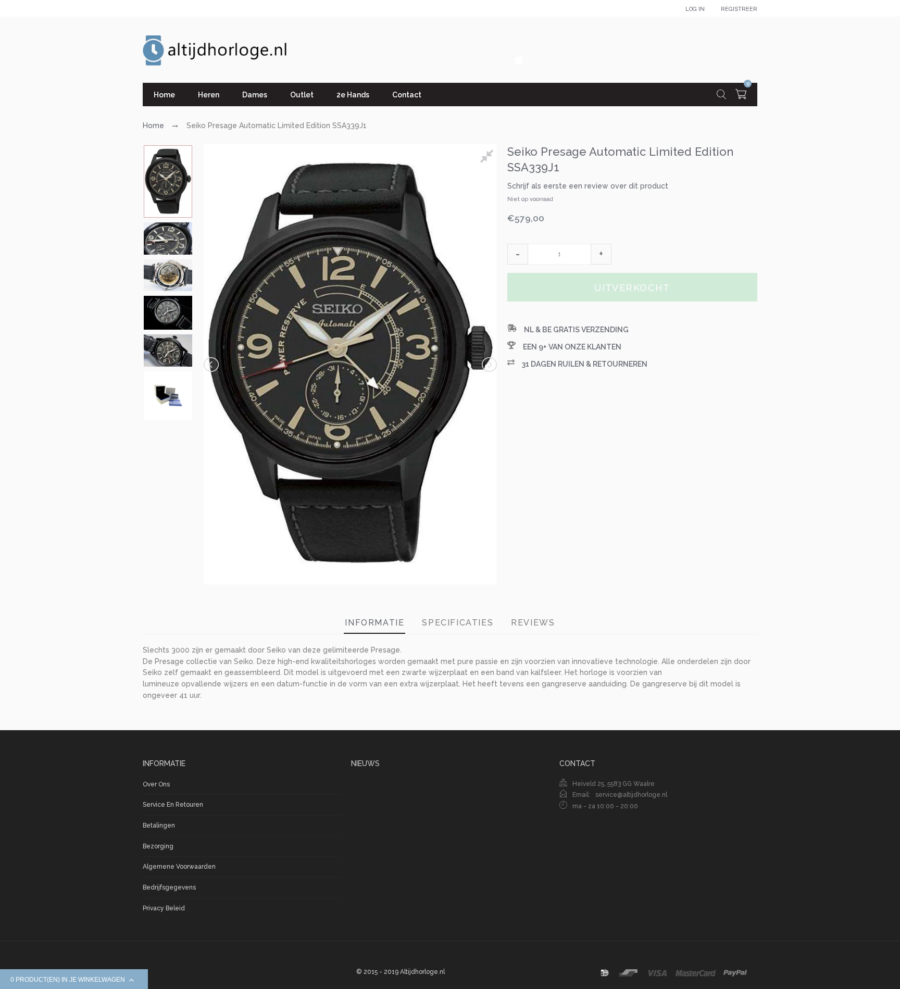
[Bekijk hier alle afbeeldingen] (488, 157)
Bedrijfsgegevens (169, 887)
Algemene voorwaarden (179, 866)
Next (488, 364)
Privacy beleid (164, 908)
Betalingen (159, 825)
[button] (517, 254)
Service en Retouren (173, 804)
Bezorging (158, 846)
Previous (212, 364)
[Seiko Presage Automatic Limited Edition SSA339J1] (168, 181)
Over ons (156, 784)
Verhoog (601, 254)
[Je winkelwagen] (740, 96)
